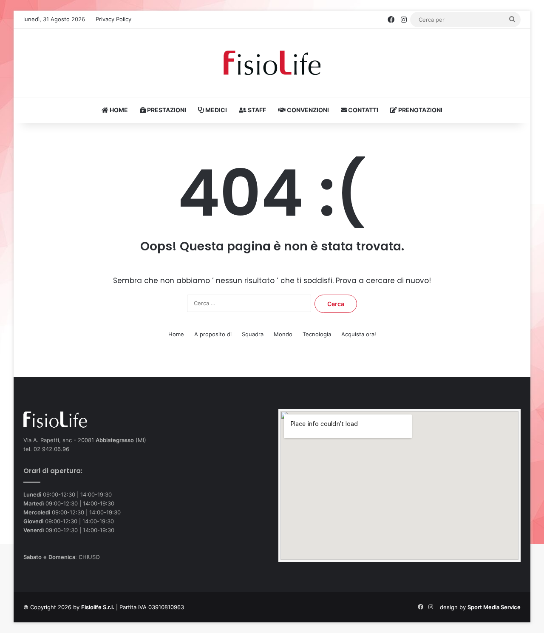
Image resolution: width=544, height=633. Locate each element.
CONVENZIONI (307, 110)
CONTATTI (362, 110)
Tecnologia (317, 334)
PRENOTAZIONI (419, 110)
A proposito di (213, 334)
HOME (118, 110)
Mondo (283, 334)
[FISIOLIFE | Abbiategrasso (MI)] (272, 63)
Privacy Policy (113, 19)
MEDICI (215, 110)
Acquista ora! (358, 334)
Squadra (253, 334)
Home (176, 334)
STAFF (256, 110)
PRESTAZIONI (166, 110)
